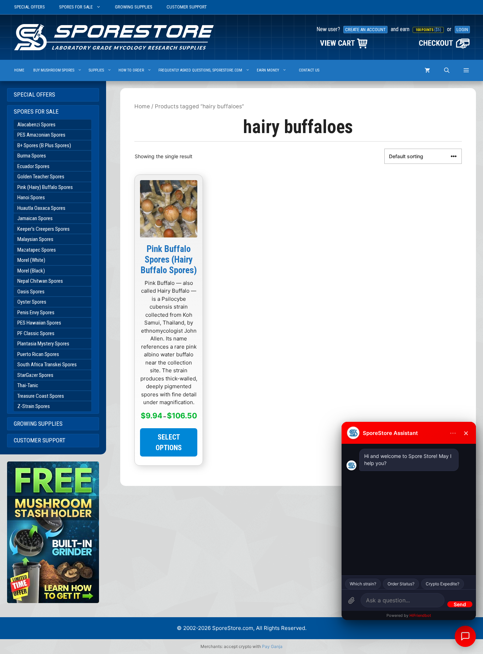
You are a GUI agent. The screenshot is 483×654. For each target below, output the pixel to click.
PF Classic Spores (35, 333)
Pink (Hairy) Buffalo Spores (45, 187)
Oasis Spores (31, 291)
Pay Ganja (272, 646)
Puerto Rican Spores (38, 354)
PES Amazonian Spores (41, 135)
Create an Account (365, 29)
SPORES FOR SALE (76, 7)
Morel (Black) (31, 271)
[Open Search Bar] (446, 70)
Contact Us (309, 70)
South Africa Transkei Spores (47, 364)
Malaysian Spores (35, 239)
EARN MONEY (268, 70)
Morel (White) (31, 260)
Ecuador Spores (33, 166)
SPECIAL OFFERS (29, 7)
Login (462, 29)
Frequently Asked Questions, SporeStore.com (200, 70)
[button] (466, 70)
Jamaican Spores (35, 218)
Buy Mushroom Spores (53, 70)
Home (142, 106)
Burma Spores (31, 156)
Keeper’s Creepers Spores (43, 229)
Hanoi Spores (31, 197)
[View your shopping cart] (427, 70)
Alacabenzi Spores (36, 124)
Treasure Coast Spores (40, 396)
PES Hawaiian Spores (39, 323)
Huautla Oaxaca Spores (41, 208)
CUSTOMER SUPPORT (187, 7)
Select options (169, 442)
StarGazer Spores (35, 375)
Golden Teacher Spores (40, 176)
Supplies (96, 70)
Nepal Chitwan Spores (40, 281)
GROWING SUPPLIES (133, 7)
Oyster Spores (31, 302)
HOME (19, 70)
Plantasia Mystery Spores (43, 343)
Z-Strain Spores (33, 406)
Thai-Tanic (27, 385)
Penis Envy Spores (35, 312)
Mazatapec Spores (36, 250)
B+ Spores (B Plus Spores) (44, 145)
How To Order (131, 70)
